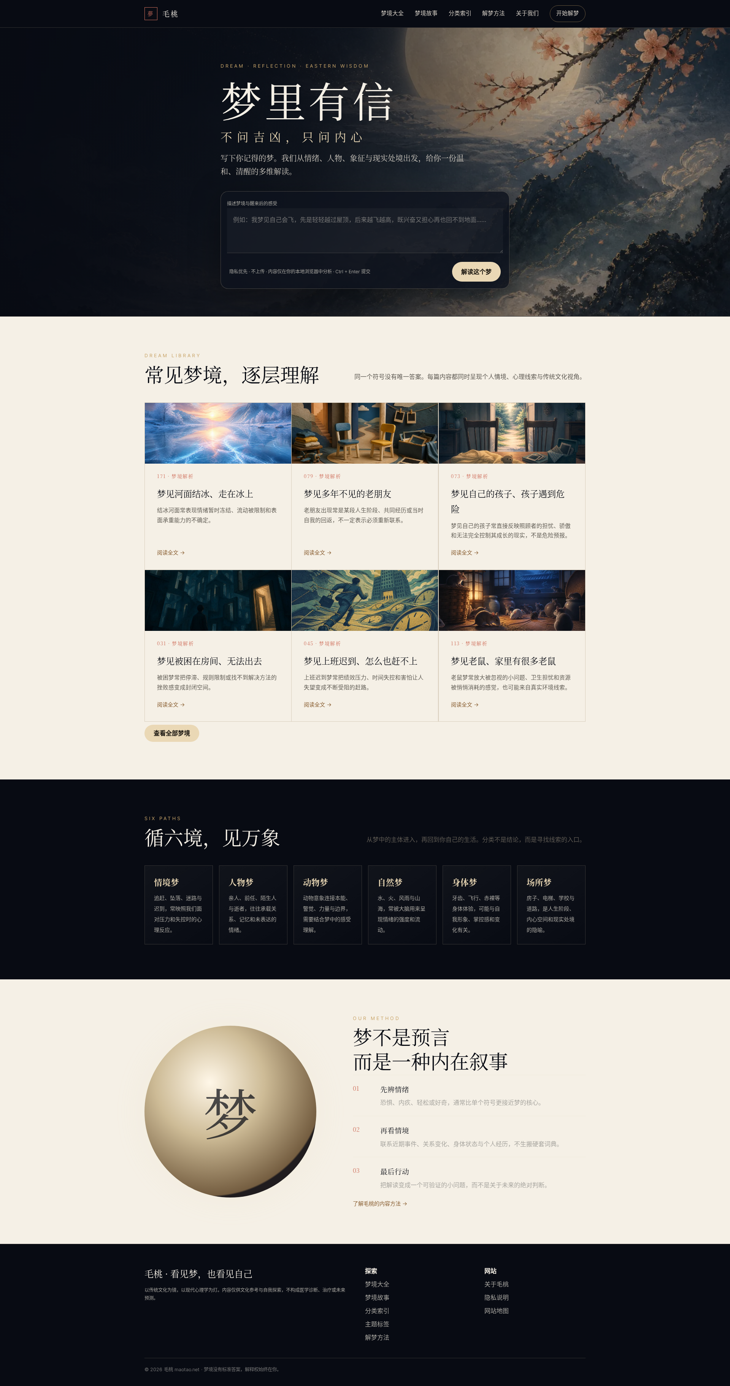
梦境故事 (426, 13)
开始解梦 (567, 13)
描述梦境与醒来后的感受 (252, 203)
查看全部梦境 (172, 733)
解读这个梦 (476, 272)
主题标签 (377, 1324)
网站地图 (496, 1311)
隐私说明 (496, 1297)
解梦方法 (493, 13)
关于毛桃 (496, 1284)
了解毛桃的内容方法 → (380, 1204)
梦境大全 (392, 13)
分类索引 (460, 13)
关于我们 (527, 13)
